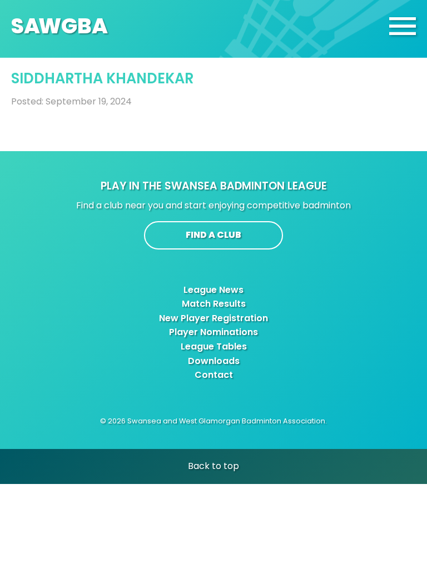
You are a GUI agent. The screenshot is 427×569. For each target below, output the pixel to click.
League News (213, 289)
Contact (214, 374)
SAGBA (59, 26)
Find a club (213, 234)
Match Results (214, 303)
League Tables (214, 346)
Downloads (214, 361)
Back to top (213, 466)
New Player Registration (213, 318)
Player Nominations (213, 332)
